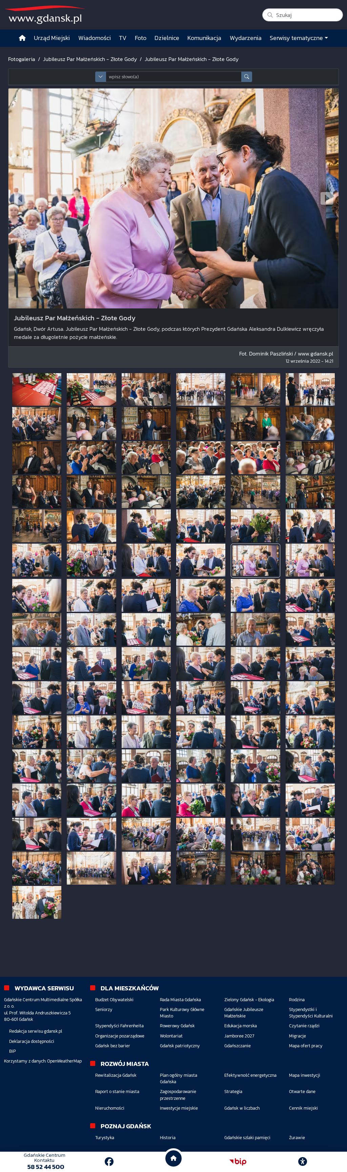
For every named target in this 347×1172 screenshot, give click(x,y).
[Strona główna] (22, 38)
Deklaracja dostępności (31, 1041)
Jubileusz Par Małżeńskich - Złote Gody (90, 59)
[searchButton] (246, 77)
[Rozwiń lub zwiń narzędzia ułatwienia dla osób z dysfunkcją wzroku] (302, 1162)
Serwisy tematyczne (296, 38)
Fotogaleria (21, 59)
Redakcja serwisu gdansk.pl (35, 1031)
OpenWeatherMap (64, 1061)
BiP (12, 1051)
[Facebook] (109, 1161)
